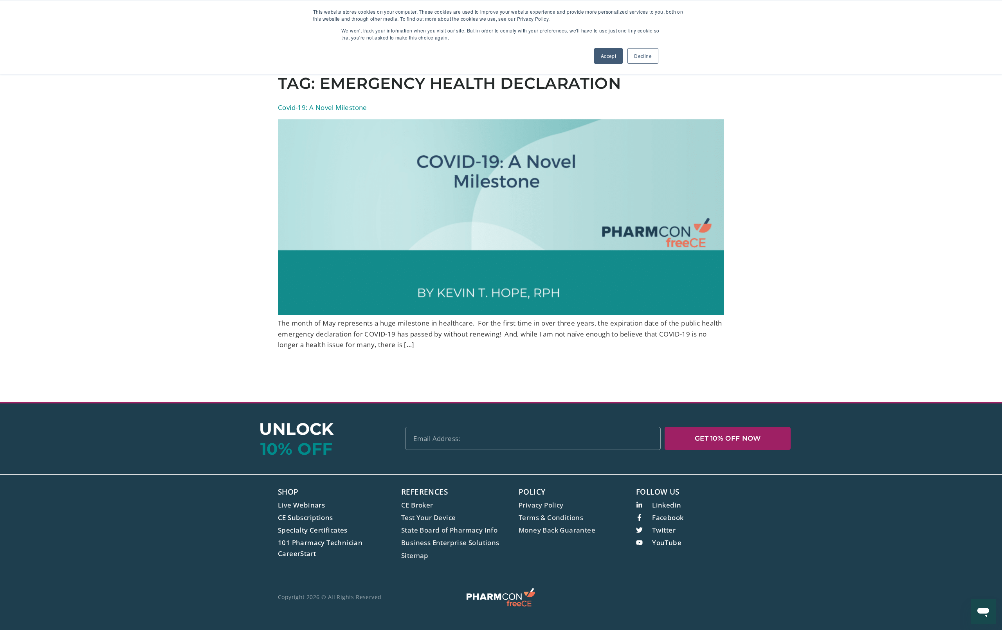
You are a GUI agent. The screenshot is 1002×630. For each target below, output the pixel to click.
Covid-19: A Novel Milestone (322, 107)
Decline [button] (643, 55)
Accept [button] (608, 55)
